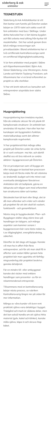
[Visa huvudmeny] (46, 4)
